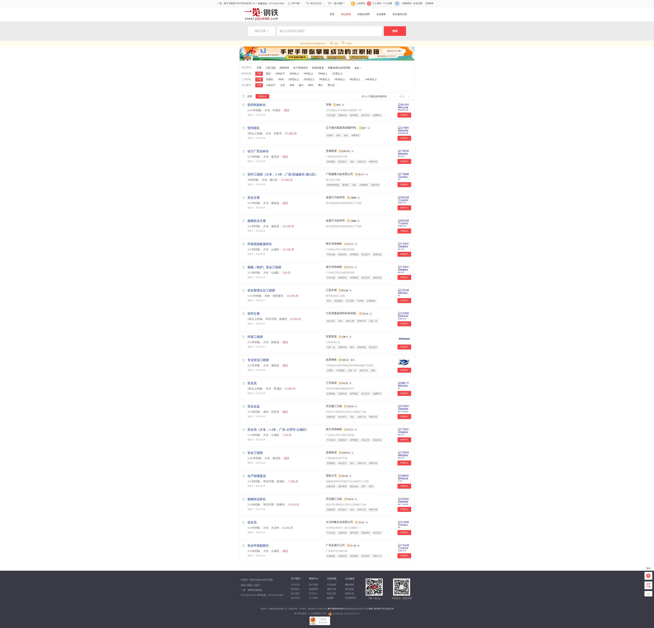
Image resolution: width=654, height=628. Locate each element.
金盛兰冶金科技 (335, 197)
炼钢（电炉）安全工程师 (264, 267)
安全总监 (253, 406)
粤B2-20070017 (375, 609)
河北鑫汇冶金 (334, 406)
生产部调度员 (256, 476)
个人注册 (387, 3)
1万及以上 (337, 73)
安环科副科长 (256, 105)
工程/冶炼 (270, 68)
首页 (332, 14)
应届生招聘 (364, 14)
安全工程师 (255, 453)
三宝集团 (331, 382)
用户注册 (313, 584)
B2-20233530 (388, 609)
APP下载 (295, 3)
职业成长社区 (400, 14)
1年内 (281, 79)
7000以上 (322, 73)
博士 (320, 85)
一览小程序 (337, 3)
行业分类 (331, 584)
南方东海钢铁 (334, 243)
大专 (282, 85)
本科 (292, 85)
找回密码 (313, 589)
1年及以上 (293, 79)
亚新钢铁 (331, 359)
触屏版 (330, 598)
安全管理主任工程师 (261, 290)
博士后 (331, 85)
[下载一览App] (374, 594)
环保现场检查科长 (259, 244)
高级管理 (284, 68)
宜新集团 (331, 336)
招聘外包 (349, 593)
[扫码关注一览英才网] (401, 594)
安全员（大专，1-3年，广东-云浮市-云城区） (278, 429)
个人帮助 (313, 598)
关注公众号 (315, 3)
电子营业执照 (300, 613)
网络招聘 (349, 584)
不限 (259, 68)
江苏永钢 (331, 290)
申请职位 (262, 96)
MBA (311, 85)
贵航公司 (331, 475)
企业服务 (381, 14)
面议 (268, 73)
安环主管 (253, 313)
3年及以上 (324, 79)
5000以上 (308, 73)
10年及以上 (371, 79)
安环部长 (253, 128)
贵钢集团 (331, 150)
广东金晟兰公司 (335, 545)
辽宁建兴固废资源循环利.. (341, 127)
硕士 (301, 85)
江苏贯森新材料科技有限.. (341, 313)
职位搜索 (346, 14)
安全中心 (313, 593)
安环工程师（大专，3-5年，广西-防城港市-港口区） (282, 174)
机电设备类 (318, 68)
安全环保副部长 (258, 545)
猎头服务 (349, 589)
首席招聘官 (350, 598)
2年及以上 (309, 79)
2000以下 (280, 73)
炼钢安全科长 (256, 499)
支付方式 (295, 598)
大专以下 (271, 85)
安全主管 (253, 197)
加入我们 (295, 593)
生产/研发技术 (300, 68)
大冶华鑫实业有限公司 (339, 522)
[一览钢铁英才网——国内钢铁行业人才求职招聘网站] (262, 14)
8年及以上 (355, 79)
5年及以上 (339, 79)
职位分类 (331, 593)
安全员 (252, 383)
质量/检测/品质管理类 (339, 68)
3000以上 (294, 73)
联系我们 (295, 589)
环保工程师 (255, 337)
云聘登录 (429, 3)
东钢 (328, 104)
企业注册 (417, 3)
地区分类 (331, 589)
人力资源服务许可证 (317, 613)
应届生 (269, 79)
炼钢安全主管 (256, 221)
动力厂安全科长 (258, 151)
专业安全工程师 (258, 360)
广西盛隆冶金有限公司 (339, 174)
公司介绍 (295, 584)
